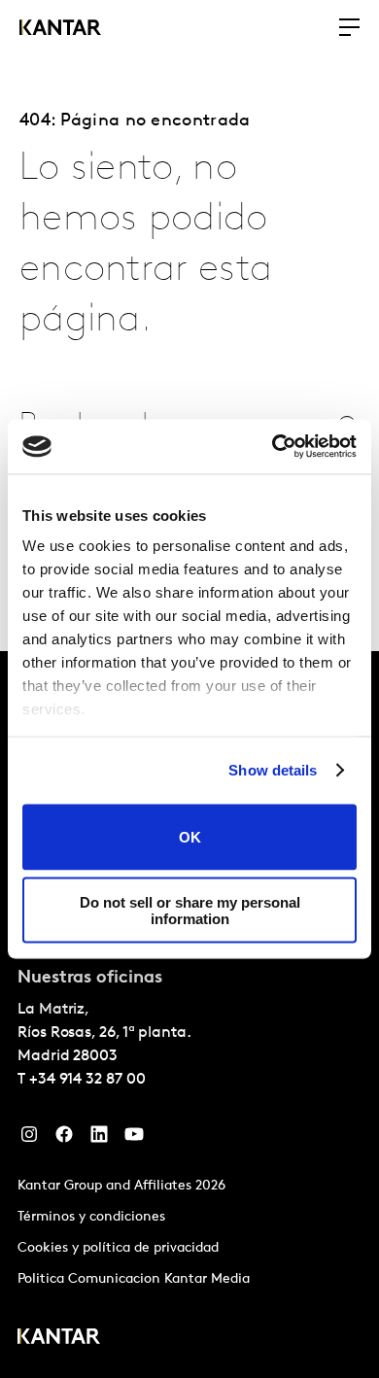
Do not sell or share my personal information (190, 910)
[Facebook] (64, 1138)
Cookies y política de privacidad (118, 1248)
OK (190, 837)
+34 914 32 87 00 (87, 1079)
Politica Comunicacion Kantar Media (133, 1279)
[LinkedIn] (99, 1138)
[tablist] (189, 1014)
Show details (272, 770)
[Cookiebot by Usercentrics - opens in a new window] (273, 447)
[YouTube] (134, 1138)
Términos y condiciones (91, 1217)
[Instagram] (29, 1138)
